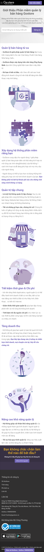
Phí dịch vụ (5, 488)
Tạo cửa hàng (34, 3)
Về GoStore (5, 481)
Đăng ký (37, 30)
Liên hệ (4, 491)
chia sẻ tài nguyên (22, 461)
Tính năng (5, 485)
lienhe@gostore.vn (12, 515)
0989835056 (11, 512)
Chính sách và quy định (21, 547)
